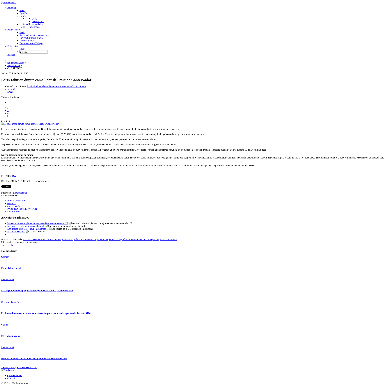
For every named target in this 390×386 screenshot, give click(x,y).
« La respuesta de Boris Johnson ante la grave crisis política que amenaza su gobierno (64, 239)
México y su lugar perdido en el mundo (26, 226)
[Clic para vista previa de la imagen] (30, 124)
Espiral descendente (11, 268)
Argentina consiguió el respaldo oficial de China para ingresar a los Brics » (141, 239)
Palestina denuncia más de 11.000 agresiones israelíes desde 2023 (34, 358)
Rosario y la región (10, 302)
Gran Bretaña (13, 206)
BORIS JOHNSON (17, 200)
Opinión (5, 257)
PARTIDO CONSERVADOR (22, 209)
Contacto (11, 378)
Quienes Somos (14, 375)
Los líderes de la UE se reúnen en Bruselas (27, 229)
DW (14, 176)
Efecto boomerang (10, 336)
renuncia (11, 203)
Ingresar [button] (11, 54)
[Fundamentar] (8, 2)
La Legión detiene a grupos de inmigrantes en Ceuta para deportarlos (37, 290)
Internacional (20, 192)
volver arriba (7, 245)
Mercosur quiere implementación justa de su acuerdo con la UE (37, 223)
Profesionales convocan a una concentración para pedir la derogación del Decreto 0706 (45, 313)
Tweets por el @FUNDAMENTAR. (19, 367)
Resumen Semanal (16, 231)
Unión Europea (14, 211)
